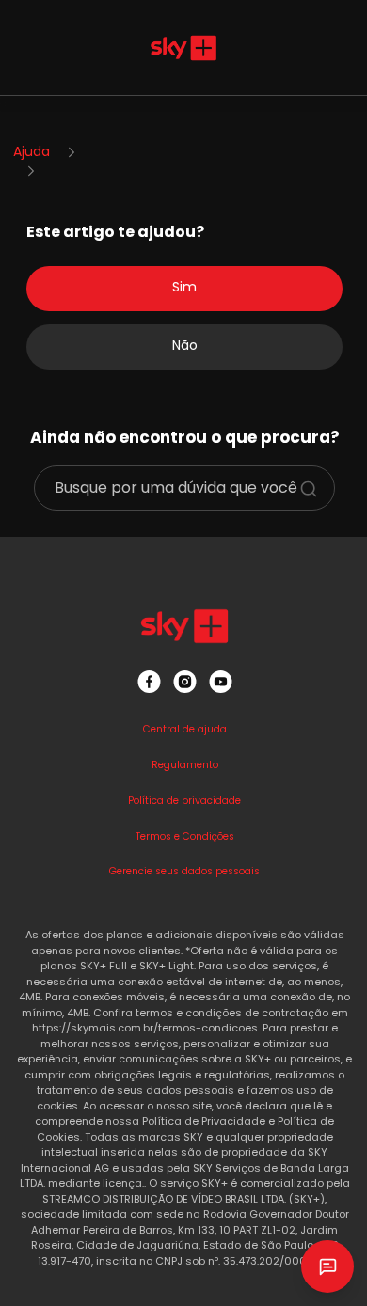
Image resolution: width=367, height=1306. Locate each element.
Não (185, 345)
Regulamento (185, 765)
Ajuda (31, 151)
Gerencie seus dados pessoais (184, 871)
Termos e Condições (185, 836)
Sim (184, 286)
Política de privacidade (184, 801)
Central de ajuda (185, 729)
